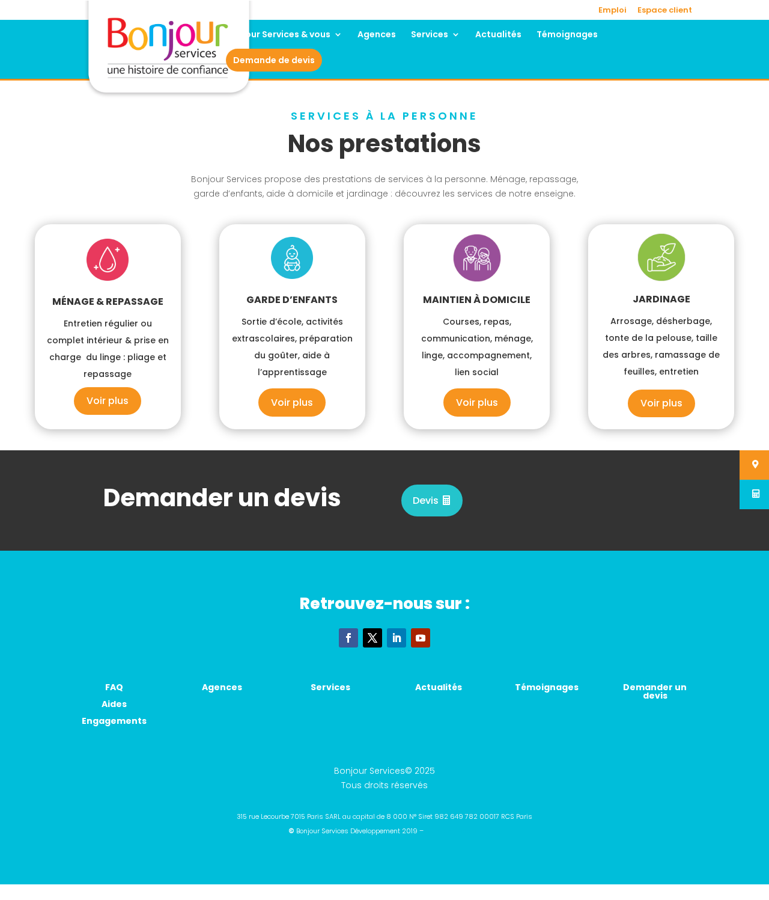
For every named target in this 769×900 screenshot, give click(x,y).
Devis (426, 500)
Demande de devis (274, 60)
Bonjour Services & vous (278, 35)
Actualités (498, 35)
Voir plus (108, 401)
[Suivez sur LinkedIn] (396, 637)
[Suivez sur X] (372, 637)
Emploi (612, 11)
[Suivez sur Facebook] (348, 637)
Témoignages (567, 35)
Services (429, 35)
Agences (376, 35)
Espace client (664, 11)
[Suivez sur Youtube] (420, 637)
